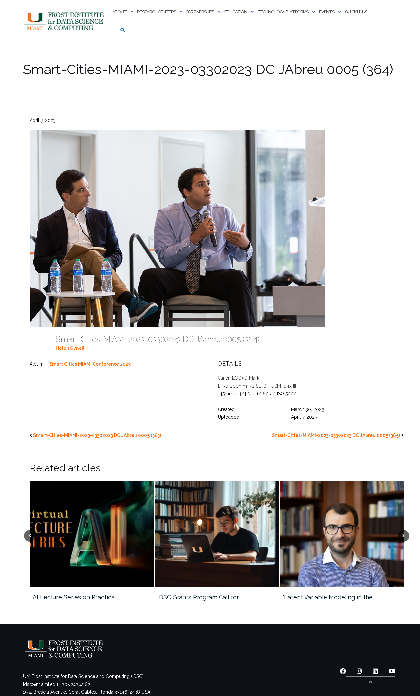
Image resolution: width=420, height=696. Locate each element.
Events (326, 12)
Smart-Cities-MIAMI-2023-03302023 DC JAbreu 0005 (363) (97, 435)
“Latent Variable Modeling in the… (204, 597)
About (119, 12)
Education (235, 12)
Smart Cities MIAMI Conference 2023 (90, 364)
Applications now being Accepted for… (336, 597)
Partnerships (200, 12)
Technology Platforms (283, 12)
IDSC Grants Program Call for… (74, 597)
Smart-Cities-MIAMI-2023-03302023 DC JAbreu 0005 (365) (336, 435)
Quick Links (356, 12)
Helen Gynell (70, 348)
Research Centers (156, 12)
